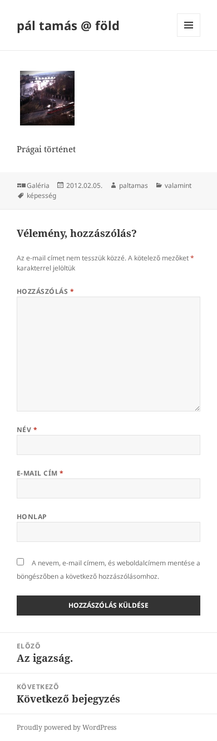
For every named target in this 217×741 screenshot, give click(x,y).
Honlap (32, 516)
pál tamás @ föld (68, 25)
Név (27, 429)
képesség (41, 195)
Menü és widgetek (188, 36)
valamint (178, 185)
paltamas (133, 185)
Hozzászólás (45, 291)
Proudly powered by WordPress (66, 727)
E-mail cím (40, 473)
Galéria (38, 185)
